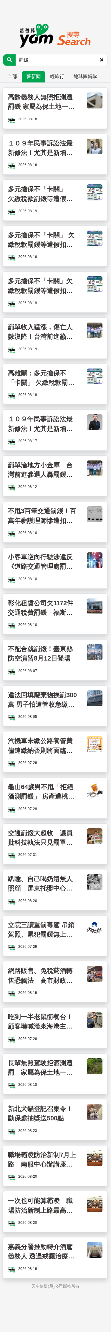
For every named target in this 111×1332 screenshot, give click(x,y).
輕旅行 (57, 76)
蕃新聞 (33, 76)
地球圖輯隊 (85, 76)
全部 (12, 76)
